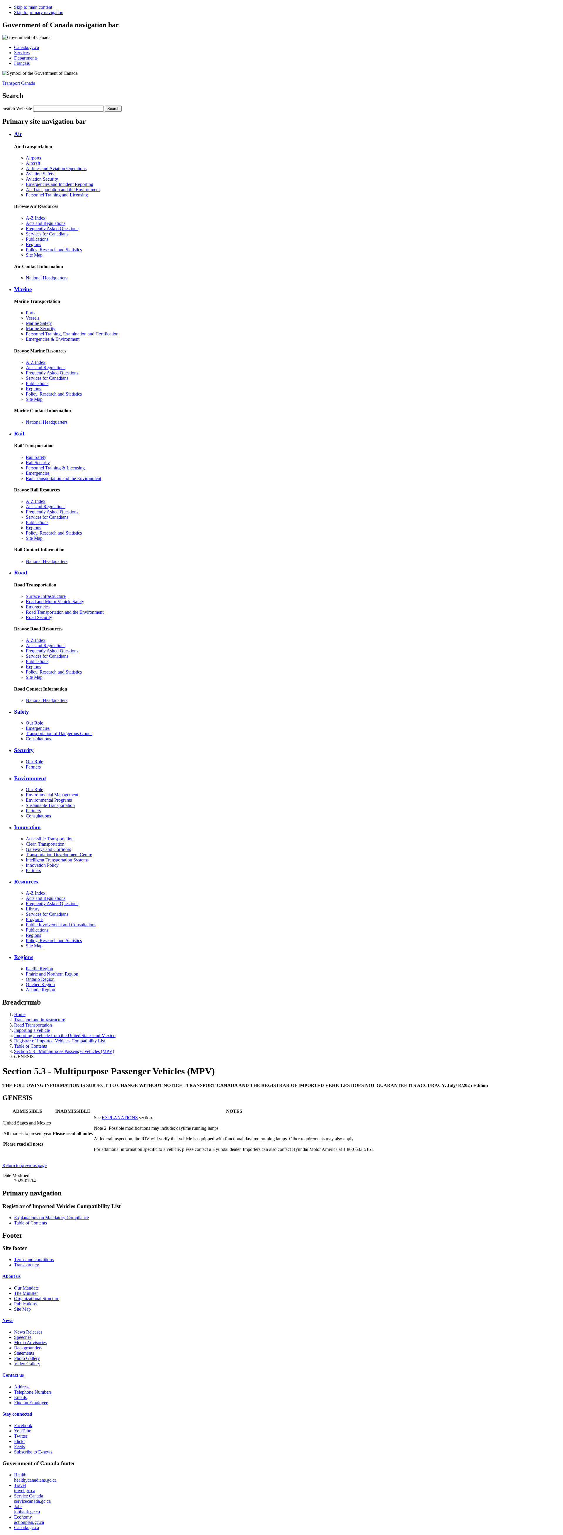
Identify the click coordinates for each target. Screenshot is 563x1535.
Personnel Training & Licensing (55, 467)
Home (20, 1014)
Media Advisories (30, 1342)
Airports (33, 157)
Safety (21, 712)
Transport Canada (18, 83)
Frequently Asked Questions (52, 228)
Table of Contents (30, 1046)
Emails (20, 1397)
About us (11, 1276)
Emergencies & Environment (52, 339)
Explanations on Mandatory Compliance (51, 1217)
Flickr (19, 1441)
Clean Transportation (45, 844)
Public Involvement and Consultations (61, 924)
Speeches (22, 1337)
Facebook (23, 1425)
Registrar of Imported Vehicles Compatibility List (59, 1040)
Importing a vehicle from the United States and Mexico (65, 1035)
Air (18, 134)
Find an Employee (31, 1402)
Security (24, 750)
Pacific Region (39, 968)
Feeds (19, 1446)
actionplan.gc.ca (29, 1519)
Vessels (32, 318)
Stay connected (17, 1414)
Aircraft (33, 163)
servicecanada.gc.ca (32, 1498)
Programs (34, 919)
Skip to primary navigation (38, 12)
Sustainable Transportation (50, 805)
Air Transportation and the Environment (63, 189)
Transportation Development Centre (59, 854)
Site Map (34, 254)
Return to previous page (24, 1165)
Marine (23, 289)
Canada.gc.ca (26, 47)
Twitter (20, 1436)
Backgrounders (28, 1347)
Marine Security (40, 328)
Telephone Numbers (33, 1392)
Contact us (13, 1375)
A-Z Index (35, 218)
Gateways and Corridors (48, 849)
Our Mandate (26, 1287)
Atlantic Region (40, 989)
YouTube (22, 1430)
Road (20, 572)
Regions (33, 244)
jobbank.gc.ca (27, 1509)
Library (33, 908)
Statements (24, 1353)
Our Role (34, 722)
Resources (26, 881)
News (7, 1320)
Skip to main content (33, 7)
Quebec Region (40, 984)
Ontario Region (40, 979)
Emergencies (38, 473)
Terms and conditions (34, 1259)
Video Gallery (27, 1363)
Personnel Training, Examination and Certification (72, 333)
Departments (26, 57)
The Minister (26, 1293)
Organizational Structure (36, 1298)
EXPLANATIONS (120, 1117)
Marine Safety (39, 323)
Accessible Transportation (50, 838)
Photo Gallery (27, 1358)
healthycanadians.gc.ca (35, 1477)
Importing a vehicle (32, 1030)
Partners (33, 766)
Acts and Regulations (45, 223)
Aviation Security (42, 179)
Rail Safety (36, 457)
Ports (30, 312)
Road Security (39, 617)
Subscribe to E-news (33, 1451)
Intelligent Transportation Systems (57, 859)
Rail (19, 433)
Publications (37, 239)
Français (22, 63)
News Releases (28, 1331)
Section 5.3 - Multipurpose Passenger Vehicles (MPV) (64, 1051)
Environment (30, 778)
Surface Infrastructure (46, 596)
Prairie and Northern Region (52, 973)
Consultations (38, 738)
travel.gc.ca (24, 1488)
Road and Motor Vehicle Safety (55, 601)
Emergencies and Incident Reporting (59, 184)
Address (21, 1386)
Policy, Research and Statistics (54, 249)
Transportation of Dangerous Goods (59, 733)
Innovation (27, 827)
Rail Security (38, 462)
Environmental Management (52, 794)
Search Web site (17, 108)
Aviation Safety (40, 173)
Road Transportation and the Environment (65, 612)
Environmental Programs (49, 800)
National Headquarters (46, 277)
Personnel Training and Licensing (57, 194)
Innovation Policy (42, 865)
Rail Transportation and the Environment (63, 478)
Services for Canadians (47, 233)
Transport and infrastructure (39, 1019)
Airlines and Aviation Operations (56, 168)
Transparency (26, 1264)
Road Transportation (33, 1024)
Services (22, 52)
